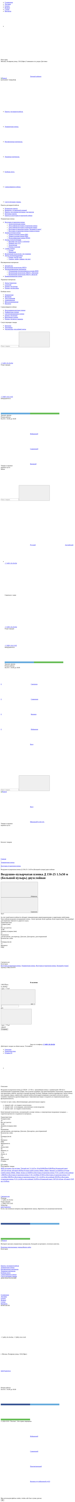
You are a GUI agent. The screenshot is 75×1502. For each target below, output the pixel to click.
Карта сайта (27, 1247)
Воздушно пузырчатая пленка (11, 866)
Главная (3, 859)
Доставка (4, 1296)
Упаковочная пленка (7, 862)
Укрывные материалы (8, 1271)
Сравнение (34, 912)
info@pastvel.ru (6, 1207)
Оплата (3, 1298)
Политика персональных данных (12, 1247)
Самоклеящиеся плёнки (9, 1274)
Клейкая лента (5, 1273)
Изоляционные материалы (9, 1269)
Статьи (3, 1302)
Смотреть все (5, 1196)
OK (2, 1500)
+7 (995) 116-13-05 (7, 397)
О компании (5, 1295)
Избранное (34, 896)
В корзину (4, 1029)
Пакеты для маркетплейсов (10, 1266)
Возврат (3, 1300)
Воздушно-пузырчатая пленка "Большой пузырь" (52, 966)
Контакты (4, 1303)
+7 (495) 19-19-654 (7, 363)
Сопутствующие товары (9, 1276)
